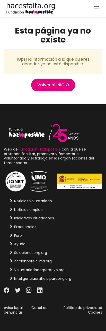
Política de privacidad (83, 307)
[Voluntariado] (30, 8)
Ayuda (19, 244)
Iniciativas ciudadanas (34, 218)
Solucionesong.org (30, 252)
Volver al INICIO (53, 85)
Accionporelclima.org (33, 261)
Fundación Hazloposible (40, 149)
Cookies (95, 312)
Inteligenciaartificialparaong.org (42, 278)
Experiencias (25, 226)
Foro (18, 235)
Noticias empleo (28, 209)
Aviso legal (13, 307)
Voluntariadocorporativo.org (39, 269)
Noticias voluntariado (33, 201)
